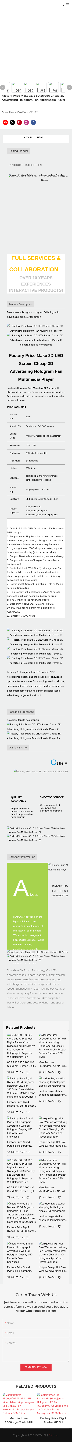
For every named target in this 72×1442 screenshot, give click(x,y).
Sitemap (53, 1435)
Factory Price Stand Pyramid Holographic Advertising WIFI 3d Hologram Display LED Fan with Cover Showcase (20, 1143)
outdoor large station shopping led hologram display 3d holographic (52, 1093)
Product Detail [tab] (33, 137)
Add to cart (18, 1072)
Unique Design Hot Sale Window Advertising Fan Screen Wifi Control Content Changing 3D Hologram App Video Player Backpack (52, 1143)
